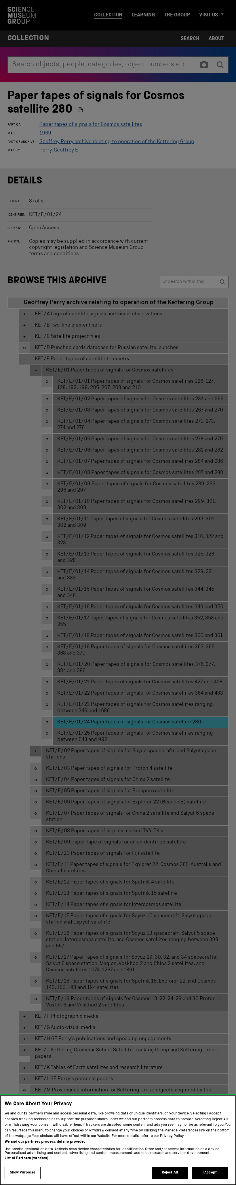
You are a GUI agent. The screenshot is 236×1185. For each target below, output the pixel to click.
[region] (118, 1140)
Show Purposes (23, 1173)
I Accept (210, 1173)
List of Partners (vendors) (26, 1158)
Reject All (170, 1173)
